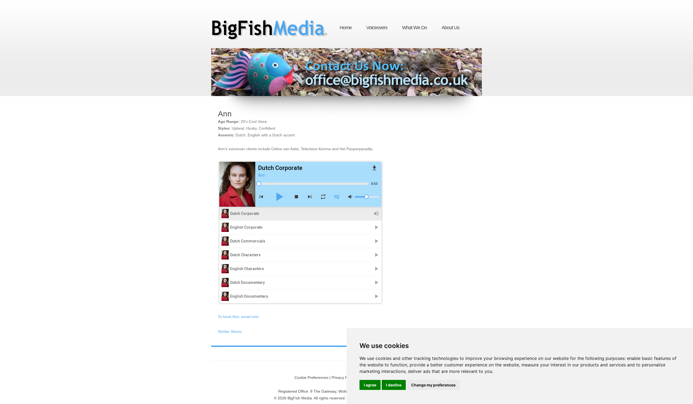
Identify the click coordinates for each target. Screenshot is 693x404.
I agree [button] (370, 385)
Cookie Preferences (311, 377)
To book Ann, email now (238, 316)
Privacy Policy (343, 377)
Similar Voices (230, 331)
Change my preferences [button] (433, 385)
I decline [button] (393, 385)
